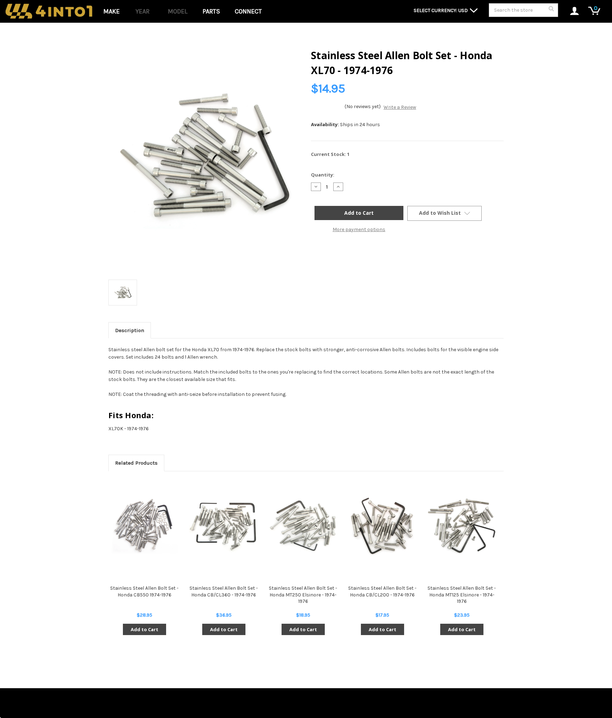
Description (129, 330)
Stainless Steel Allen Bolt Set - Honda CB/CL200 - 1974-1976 (382, 591)
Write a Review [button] (400, 107)
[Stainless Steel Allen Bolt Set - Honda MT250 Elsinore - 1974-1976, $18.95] (303, 526)
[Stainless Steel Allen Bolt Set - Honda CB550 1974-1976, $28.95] (144, 526)
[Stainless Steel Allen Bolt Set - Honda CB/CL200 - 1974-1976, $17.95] (382, 526)
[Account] (570, 11)
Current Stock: (330, 154)
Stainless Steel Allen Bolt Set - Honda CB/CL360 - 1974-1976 (223, 591)
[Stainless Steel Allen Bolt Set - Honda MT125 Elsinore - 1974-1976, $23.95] (462, 526)
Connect (248, 11)
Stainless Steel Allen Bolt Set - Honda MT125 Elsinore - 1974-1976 (461, 594)
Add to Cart (144, 629)
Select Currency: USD (441, 10)
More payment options (359, 229)
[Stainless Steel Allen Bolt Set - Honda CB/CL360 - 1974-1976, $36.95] (224, 526)
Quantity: (322, 175)
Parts (211, 11)
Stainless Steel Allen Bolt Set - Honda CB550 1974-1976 (144, 591)
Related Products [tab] (136, 463)
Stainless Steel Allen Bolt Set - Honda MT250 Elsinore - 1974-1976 (303, 594)
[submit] (551, 10)
